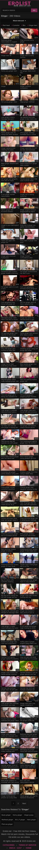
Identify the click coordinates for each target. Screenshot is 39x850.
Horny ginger (17, 815)
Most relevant (18, 21)
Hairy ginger (31, 819)
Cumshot (16, 25)
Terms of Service (27, 845)
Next (24, 803)
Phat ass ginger (7, 824)
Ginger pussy (28, 815)
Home (28, 848)
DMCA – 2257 (15, 848)
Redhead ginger (7, 819)
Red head (6, 25)
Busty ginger (6, 815)
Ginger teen (33, 25)
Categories (8, 845)
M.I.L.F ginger (20, 819)
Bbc (24, 25)
